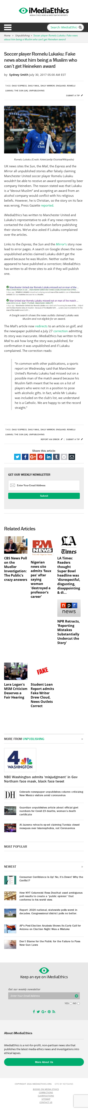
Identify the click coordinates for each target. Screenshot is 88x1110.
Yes (67, 1003)
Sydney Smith (18, 75)
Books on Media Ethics (46, 1089)
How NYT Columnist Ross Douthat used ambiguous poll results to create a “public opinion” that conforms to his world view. (50, 896)
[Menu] (7, 27)
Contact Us (45, 1102)
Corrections (46, 1092)
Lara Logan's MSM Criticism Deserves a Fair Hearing (15, 691)
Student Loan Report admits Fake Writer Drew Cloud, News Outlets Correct (42, 695)
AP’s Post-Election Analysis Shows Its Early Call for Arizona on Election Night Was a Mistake (50, 927)
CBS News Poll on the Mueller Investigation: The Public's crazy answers (15, 569)
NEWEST (10, 866)
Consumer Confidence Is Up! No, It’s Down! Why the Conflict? (51, 878)
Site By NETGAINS (64, 1083)
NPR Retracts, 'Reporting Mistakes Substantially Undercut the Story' (68, 632)
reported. (47, 205)
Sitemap (46, 1099)
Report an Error (50, 439)
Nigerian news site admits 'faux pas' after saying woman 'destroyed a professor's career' (41, 579)
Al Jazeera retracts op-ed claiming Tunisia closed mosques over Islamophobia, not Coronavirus (49, 826)
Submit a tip (73, 95)
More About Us (44, 1062)
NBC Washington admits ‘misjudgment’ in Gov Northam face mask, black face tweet (41, 779)
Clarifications (46, 1095)
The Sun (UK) (21, 90)
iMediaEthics (44, 11)
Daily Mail (33, 85)
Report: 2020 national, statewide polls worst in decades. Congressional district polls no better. (48, 911)
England (61, 85)
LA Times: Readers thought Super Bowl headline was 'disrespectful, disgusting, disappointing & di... (68, 575)
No (74, 1003)
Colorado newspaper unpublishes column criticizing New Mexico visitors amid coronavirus (51, 793)
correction (61, 331)
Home (7, 35)
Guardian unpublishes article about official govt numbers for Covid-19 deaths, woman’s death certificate (48, 811)
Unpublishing (22, 35)
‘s (62, 244)
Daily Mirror (48, 85)
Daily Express (19, 85)
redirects (41, 326)
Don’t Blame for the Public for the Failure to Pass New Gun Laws (49, 943)
